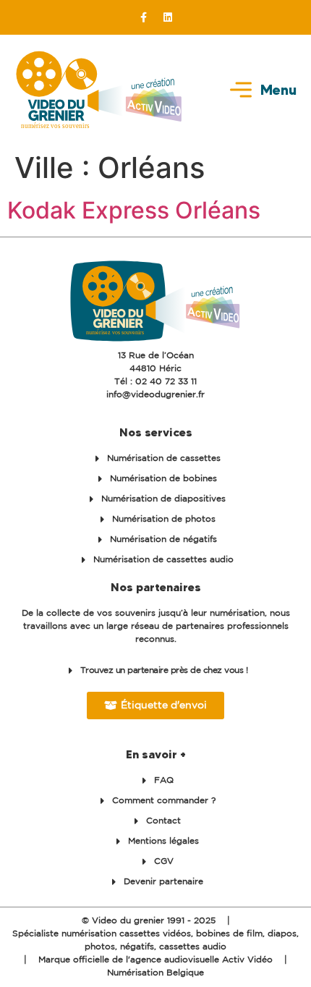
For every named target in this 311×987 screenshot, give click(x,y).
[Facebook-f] (144, 17)
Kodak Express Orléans (133, 210)
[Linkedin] (168, 17)
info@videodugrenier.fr (155, 395)
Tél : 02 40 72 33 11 (155, 382)
